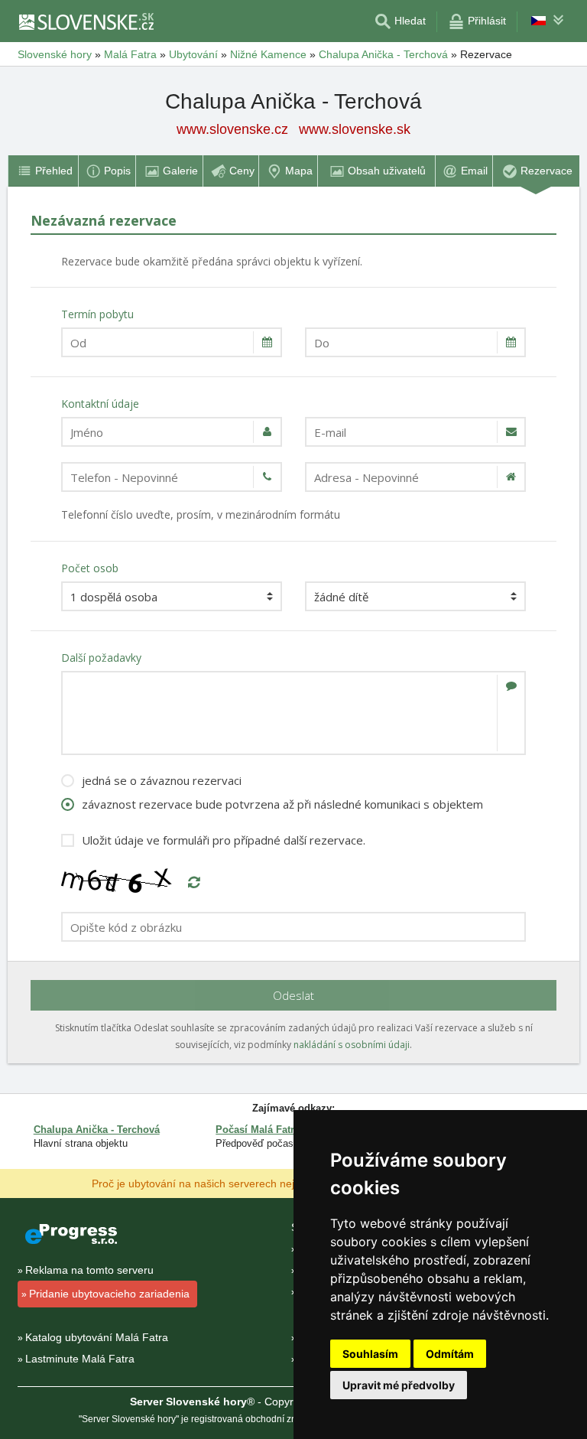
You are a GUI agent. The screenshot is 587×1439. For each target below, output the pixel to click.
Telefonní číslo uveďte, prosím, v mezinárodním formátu (200, 514)
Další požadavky (101, 657)
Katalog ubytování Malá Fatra (96, 1337)
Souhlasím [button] (370, 1353)
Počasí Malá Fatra (258, 1129)
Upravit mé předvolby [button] (398, 1385)
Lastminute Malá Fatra (80, 1359)
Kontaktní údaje (100, 403)
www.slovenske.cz (232, 129)
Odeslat (293, 995)
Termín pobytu (97, 314)
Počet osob (89, 568)
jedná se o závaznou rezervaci (162, 780)
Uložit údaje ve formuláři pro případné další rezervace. (223, 840)
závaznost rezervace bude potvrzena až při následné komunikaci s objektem (282, 804)
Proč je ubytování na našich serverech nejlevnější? (214, 1182)
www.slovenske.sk (354, 129)
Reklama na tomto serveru (89, 1270)
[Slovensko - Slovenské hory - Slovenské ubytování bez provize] (86, 21)
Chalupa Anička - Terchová (97, 1129)
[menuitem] (43, 171)
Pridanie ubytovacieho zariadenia (109, 1294)
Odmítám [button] (450, 1353)
